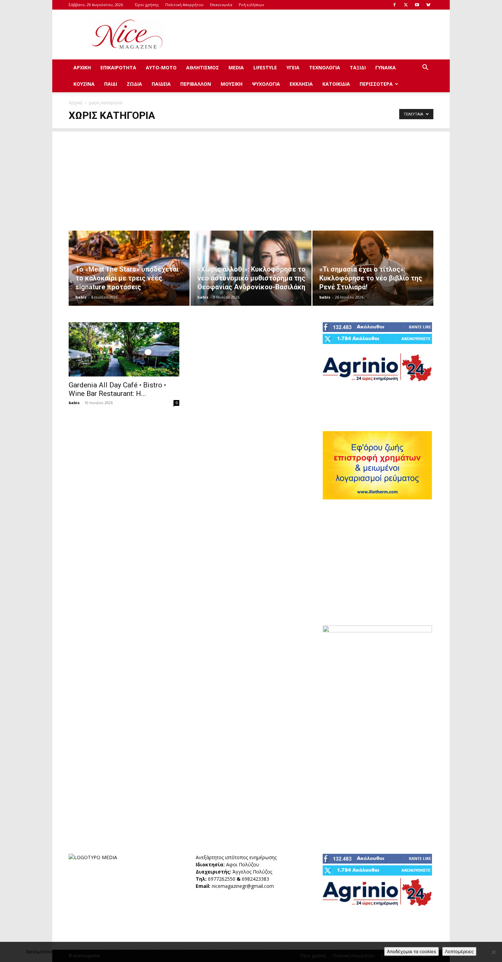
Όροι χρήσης (147, 4)
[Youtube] (417, 5)
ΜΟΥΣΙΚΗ (231, 84)
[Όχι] (493, 952)
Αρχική (75, 103)
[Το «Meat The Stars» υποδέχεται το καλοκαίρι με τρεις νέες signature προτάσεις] (129, 268)
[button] (425, 68)
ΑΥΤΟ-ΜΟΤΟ (161, 67)
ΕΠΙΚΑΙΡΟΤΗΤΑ (118, 67)
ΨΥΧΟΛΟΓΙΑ (266, 84)
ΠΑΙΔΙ (110, 84)
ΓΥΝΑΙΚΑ (385, 67)
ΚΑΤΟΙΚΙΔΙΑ (336, 84)
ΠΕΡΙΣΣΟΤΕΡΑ (376, 84)
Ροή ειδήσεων (251, 4)
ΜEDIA (236, 67)
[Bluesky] (428, 5)
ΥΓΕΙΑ (293, 67)
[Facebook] (394, 5)
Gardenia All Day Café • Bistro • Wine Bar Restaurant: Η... (117, 389)
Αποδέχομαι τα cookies (411, 951)
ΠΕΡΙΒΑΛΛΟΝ (195, 84)
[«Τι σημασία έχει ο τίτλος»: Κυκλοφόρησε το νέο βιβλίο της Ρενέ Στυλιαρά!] (372, 268)
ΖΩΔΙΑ (134, 84)
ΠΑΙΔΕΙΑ (161, 84)
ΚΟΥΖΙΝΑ (84, 84)
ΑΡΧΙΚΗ (82, 67)
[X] (406, 5)
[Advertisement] (309, 34)
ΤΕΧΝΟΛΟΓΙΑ (324, 67)
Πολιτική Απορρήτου (184, 4)
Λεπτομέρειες (459, 951)
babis (80, 297)
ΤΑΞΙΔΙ (358, 67)
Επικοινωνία (221, 4)
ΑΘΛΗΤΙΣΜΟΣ (202, 67)
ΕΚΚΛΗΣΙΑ (301, 84)
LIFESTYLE (265, 67)
